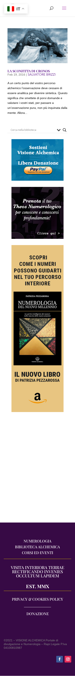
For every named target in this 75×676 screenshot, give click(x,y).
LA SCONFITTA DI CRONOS (29, 71)
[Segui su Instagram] (68, 659)
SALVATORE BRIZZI (42, 74)
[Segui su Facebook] (59, 659)
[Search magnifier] (65, 130)
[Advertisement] (37, 469)
